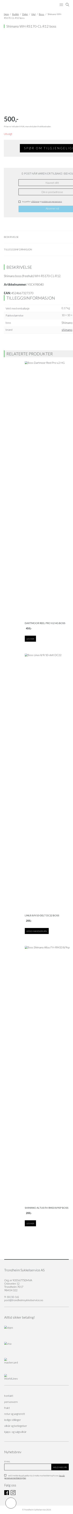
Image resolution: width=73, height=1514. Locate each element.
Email (7, 1461)
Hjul (33, 14)
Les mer (30, 639)
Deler (25, 14)
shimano (67, 330)
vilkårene (35, 201)
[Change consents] (10, 1503)
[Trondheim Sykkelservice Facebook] (6, 1494)
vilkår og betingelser (15, 1425)
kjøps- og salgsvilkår (15, 1431)
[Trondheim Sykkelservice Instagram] (13, 1494)
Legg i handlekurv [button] (36, 931)
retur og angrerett (14, 1413)
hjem (6, 14)
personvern (11, 1401)
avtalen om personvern (52, 201)
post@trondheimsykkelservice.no (23, 1300)
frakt (7, 1407)
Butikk (15, 14)
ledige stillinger (12, 1419)
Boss (41, 14)
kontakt (8, 1395)
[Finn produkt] (67, 5)
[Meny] (61, 5)
